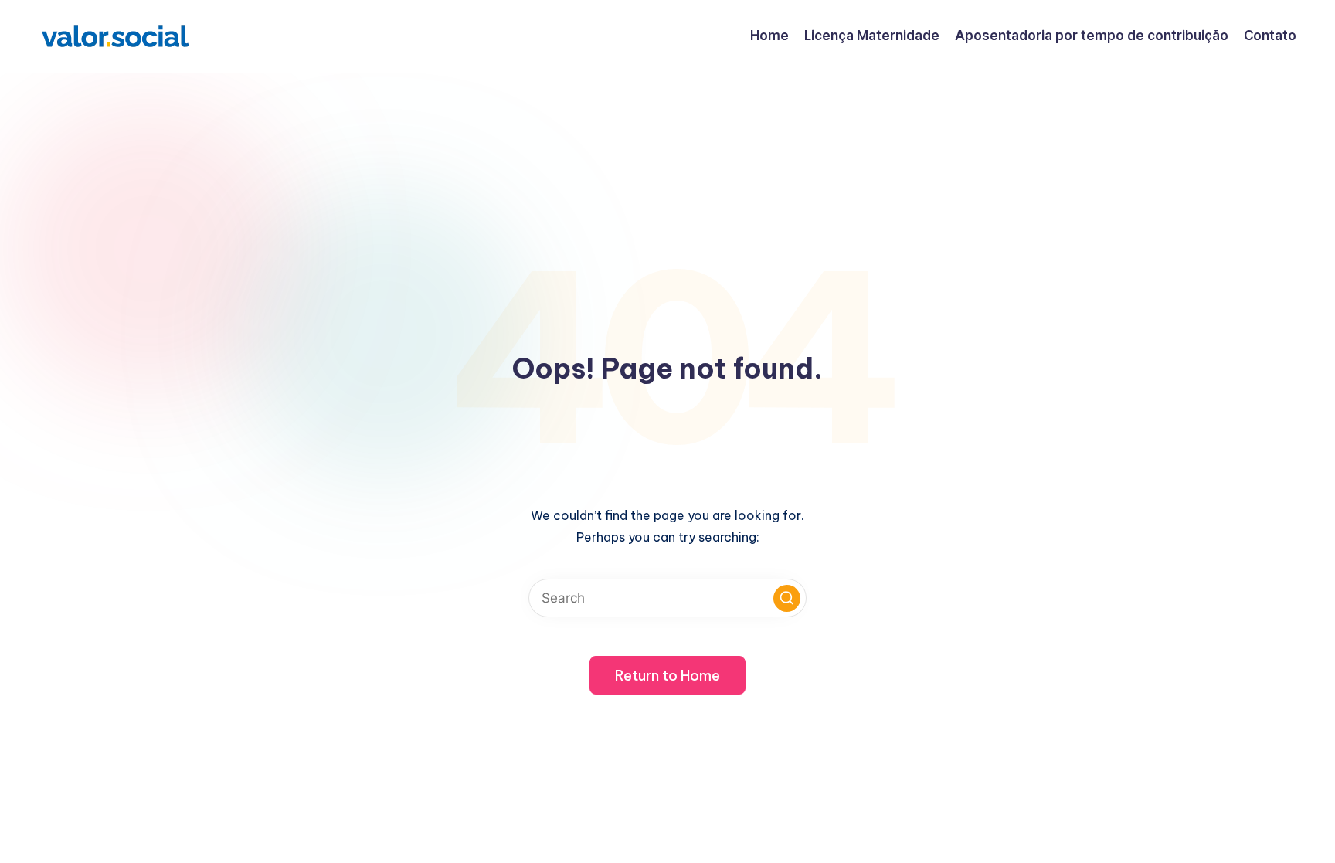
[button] (786, 598)
